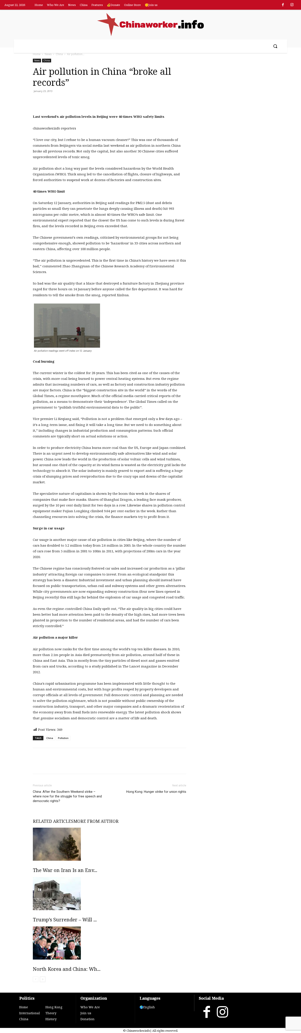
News (48, 54)
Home (37, 54)
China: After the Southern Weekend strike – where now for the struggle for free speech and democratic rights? (67, 796)
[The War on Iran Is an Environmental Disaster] (109, 844)
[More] (88, 101)
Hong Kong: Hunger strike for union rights (156, 792)
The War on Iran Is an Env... (65, 870)
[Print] (67, 101)
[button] (275, 46)
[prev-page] (35, 979)
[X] (47, 101)
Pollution (63, 738)
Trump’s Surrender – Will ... (65, 919)
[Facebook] (283, 5)
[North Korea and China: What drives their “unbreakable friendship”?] (109, 943)
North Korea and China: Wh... (66, 969)
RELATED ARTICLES (53, 821)
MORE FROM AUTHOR (96, 821)
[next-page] (42, 979)
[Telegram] (77, 101)
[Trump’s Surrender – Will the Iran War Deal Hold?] (109, 893)
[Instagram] (292, 5)
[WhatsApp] (57, 101)
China (59, 54)
